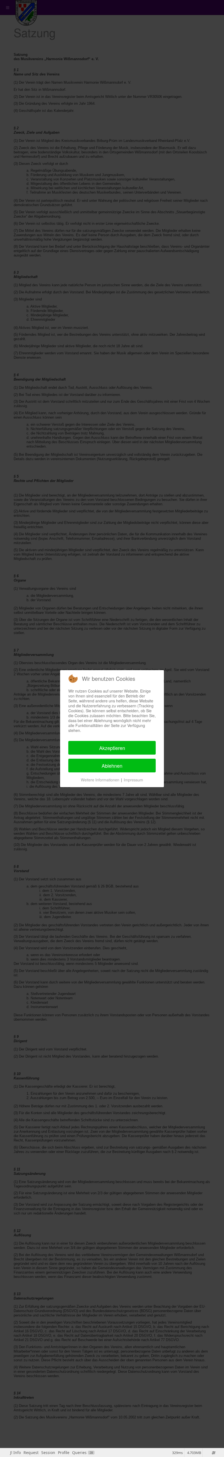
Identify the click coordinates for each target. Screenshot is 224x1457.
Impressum (133, 779)
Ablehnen (112, 765)
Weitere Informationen (100, 779)
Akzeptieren (112, 747)
